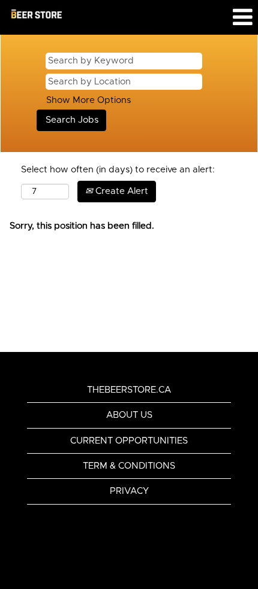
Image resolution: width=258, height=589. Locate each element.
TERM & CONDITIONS (129, 466)
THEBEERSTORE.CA (129, 389)
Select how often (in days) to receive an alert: (118, 169)
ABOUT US (129, 415)
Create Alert (120, 191)
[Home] (36, 15)
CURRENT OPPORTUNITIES (129, 440)
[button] (215, 17)
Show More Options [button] (88, 100)
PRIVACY (129, 491)
